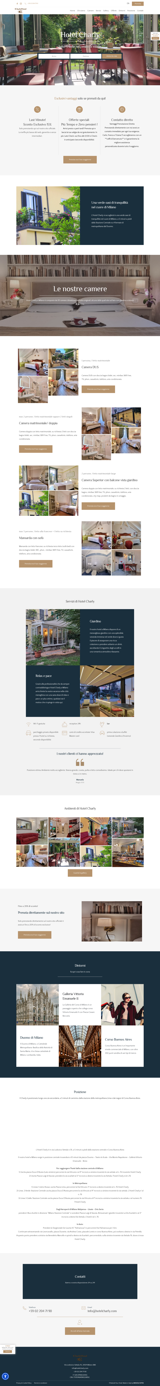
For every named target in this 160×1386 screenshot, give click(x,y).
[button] (5, 1376)
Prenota (155, 38)
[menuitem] (72, 11)
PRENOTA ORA (111, 56)
